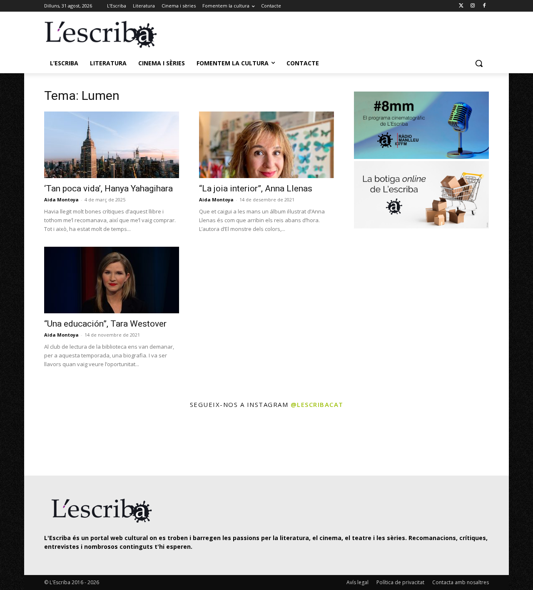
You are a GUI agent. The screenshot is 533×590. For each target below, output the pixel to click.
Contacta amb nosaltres (460, 582)
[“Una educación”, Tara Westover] (111, 280)
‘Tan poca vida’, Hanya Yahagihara (108, 188)
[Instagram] (472, 6)
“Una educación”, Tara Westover (105, 324)
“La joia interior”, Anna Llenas (255, 188)
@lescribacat (317, 404)
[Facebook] (484, 6)
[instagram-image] (52, 443)
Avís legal (357, 582)
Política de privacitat (400, 582)
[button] (479, 63)
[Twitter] (461, 6)
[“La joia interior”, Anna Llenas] (266, 145)
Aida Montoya (61, 199)
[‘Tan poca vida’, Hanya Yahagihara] (111, 145)
